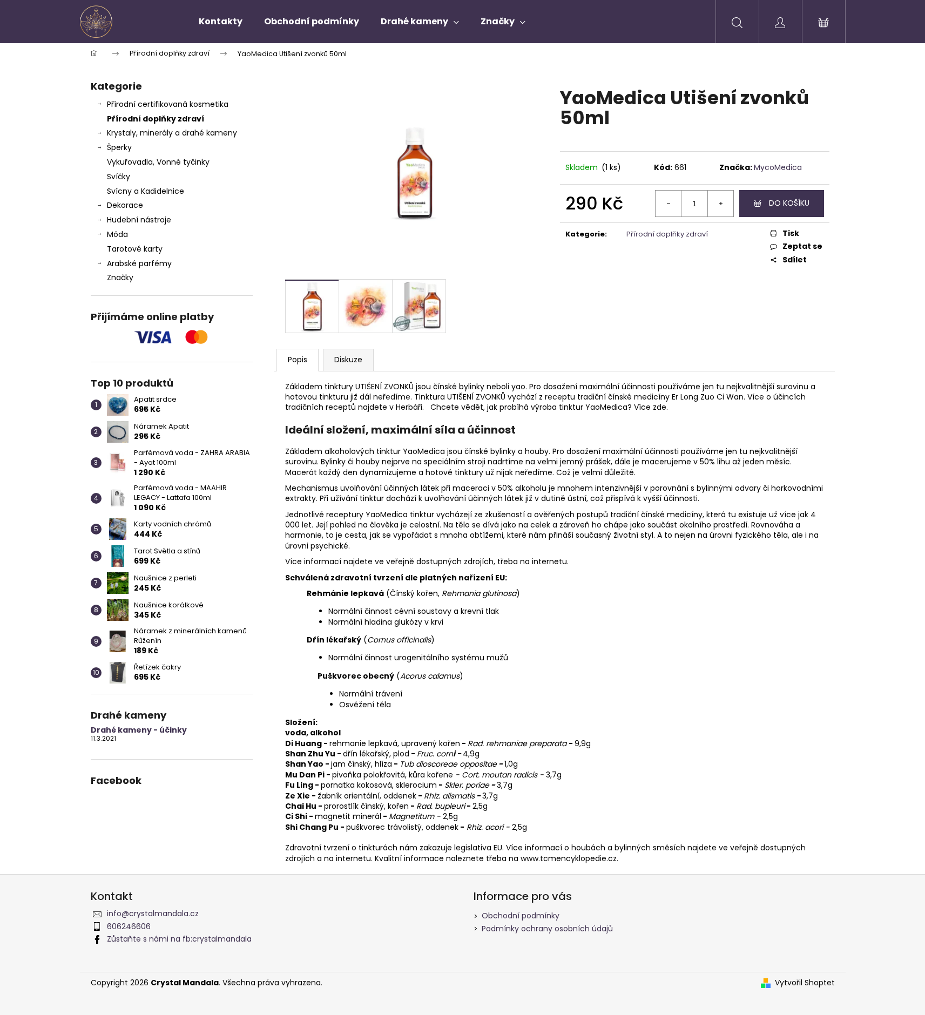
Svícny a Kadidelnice (145, 191)
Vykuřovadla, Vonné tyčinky (158, 162)
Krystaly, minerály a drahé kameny (172, 132)
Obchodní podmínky (520, 915)
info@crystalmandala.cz (153, 913)
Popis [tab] (297, 359)
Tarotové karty (135, 248)
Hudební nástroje (139, 219)
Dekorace (125, 205)
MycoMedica (778, 167)
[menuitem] (220, 21)
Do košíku (789, 203)
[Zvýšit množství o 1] (720, 203)
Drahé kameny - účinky (139, 730)
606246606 (129, 926)
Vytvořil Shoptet (805, 983)
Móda (117, 234)
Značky (120, 277)
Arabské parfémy (139, 263)
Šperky (119, 147)
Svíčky (118, 176)
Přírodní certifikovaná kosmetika (167, 104)
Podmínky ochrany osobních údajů (547, 928)
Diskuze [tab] (348, 359)
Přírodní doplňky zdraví (155, 118)
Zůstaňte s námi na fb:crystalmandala (179, 938)
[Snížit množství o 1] (668, 203)
